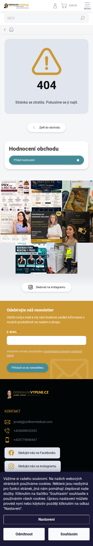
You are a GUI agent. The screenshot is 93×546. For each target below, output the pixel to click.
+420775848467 (25, 440)
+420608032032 (25, 430)
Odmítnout (24, 534)
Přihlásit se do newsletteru (28, 367)
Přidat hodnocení (24, 160)
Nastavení (46, 519)
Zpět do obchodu (49, 127)
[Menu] (87, 5)
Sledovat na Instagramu (50, 287)
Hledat (83, 18)
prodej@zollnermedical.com (33, 422)
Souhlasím (69, 534)
